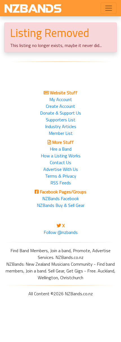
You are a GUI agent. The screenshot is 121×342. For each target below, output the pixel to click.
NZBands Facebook (60, 198)
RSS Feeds (60, 182)
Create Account (60, 106)
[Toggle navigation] (108, 8)
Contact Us (60, 162)
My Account (60, 99)
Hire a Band (60, 149)
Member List (61, 133)
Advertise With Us (60, 169)
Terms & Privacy (60, 176)
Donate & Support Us (60, 112)
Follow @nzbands (61, 232)
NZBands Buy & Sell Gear (60, 205)
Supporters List (60, 119)
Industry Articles (60, 126)
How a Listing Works (60, 155)
